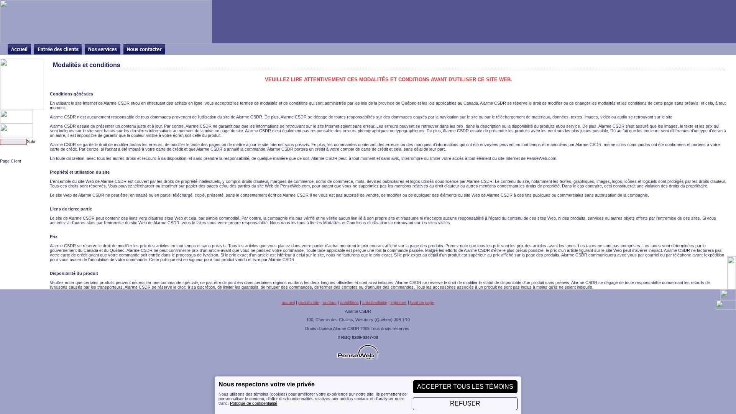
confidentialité (374, 302)
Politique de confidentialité (253, 403)
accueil (288, 302)
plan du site (308, 302)
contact (330, 302)
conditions (349, 302)
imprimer (399, 302)
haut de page (422, 302)
